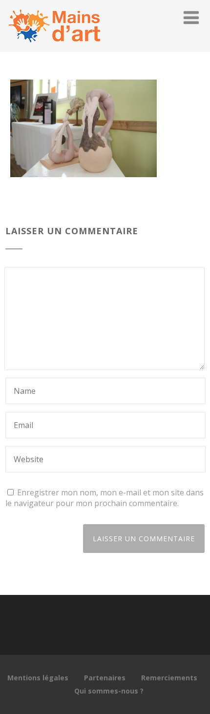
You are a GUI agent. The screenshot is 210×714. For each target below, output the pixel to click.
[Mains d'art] (54, 46)
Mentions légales (37, 677)
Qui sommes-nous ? (109, 690)
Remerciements (169, 677)
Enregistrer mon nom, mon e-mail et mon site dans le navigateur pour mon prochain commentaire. (104, 498)
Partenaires (105, 677)
